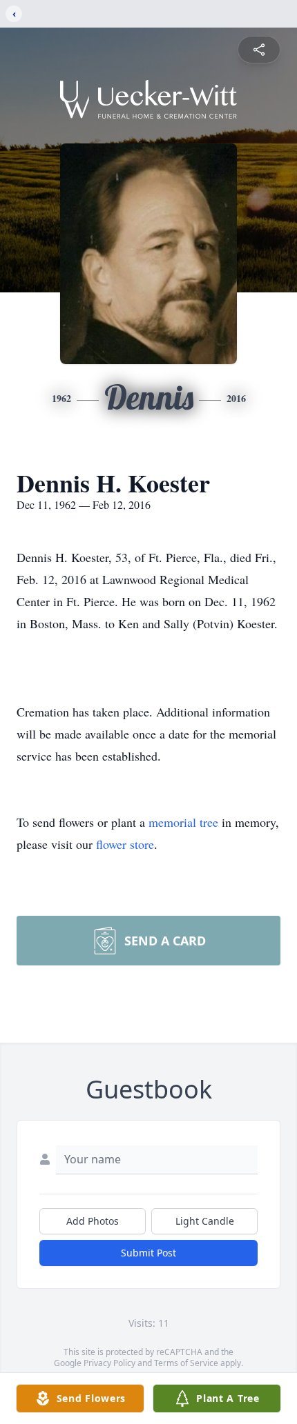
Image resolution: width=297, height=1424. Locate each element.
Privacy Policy (109, 1363)
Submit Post (148, 1252)
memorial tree (183, 822)
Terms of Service (186, 1363)
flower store (125, 844)
